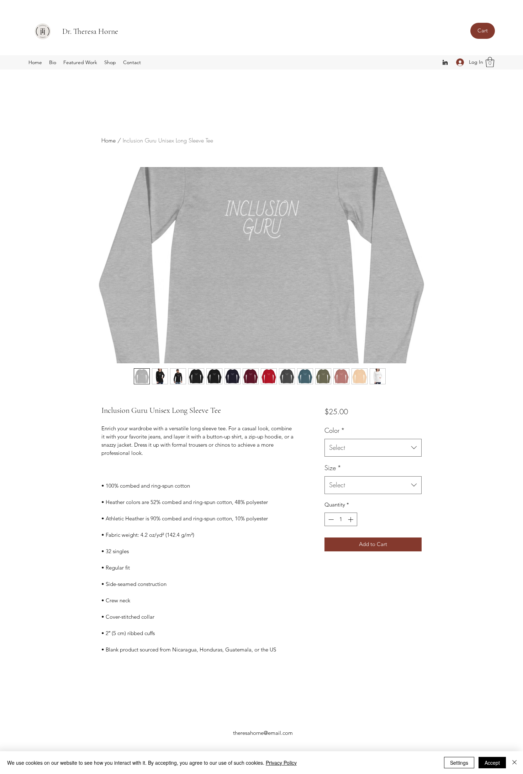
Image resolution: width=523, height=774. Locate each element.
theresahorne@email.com (263, 732)
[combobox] (373, 448)
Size (332, 467)
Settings (459, 762)
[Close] (514, 762)
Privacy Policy (281, 762)
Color (334, 430)
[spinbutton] (341, 519)
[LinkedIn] (445, 62)
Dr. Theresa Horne (90, 31)
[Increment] (351, 519)
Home (108, 140)
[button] (490, 62)
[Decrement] (330, 519)
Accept (492, 762)
